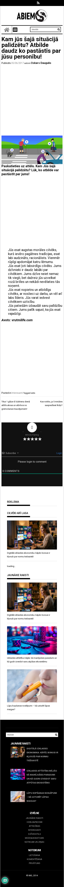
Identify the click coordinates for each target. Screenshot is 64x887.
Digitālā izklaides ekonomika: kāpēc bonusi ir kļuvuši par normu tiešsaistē (42, 754)
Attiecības (34, 826)
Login (59, 453)
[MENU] (15, 29)
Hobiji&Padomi (34, 822)
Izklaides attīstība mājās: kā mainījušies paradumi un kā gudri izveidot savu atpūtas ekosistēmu (42, 777)
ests (33, 393)
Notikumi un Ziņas (34, 842)
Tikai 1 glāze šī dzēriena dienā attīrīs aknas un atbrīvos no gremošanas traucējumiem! (15, 405)
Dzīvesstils (34, 834)
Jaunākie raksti (34, 818)
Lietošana (34, 855)
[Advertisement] (32, 100)
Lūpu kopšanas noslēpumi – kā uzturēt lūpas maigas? (42, 797)
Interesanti (17, 393)
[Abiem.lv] (6, 30)
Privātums (34, 863)
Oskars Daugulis (41, 63)
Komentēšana (34, 859)
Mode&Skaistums (34, 838)
